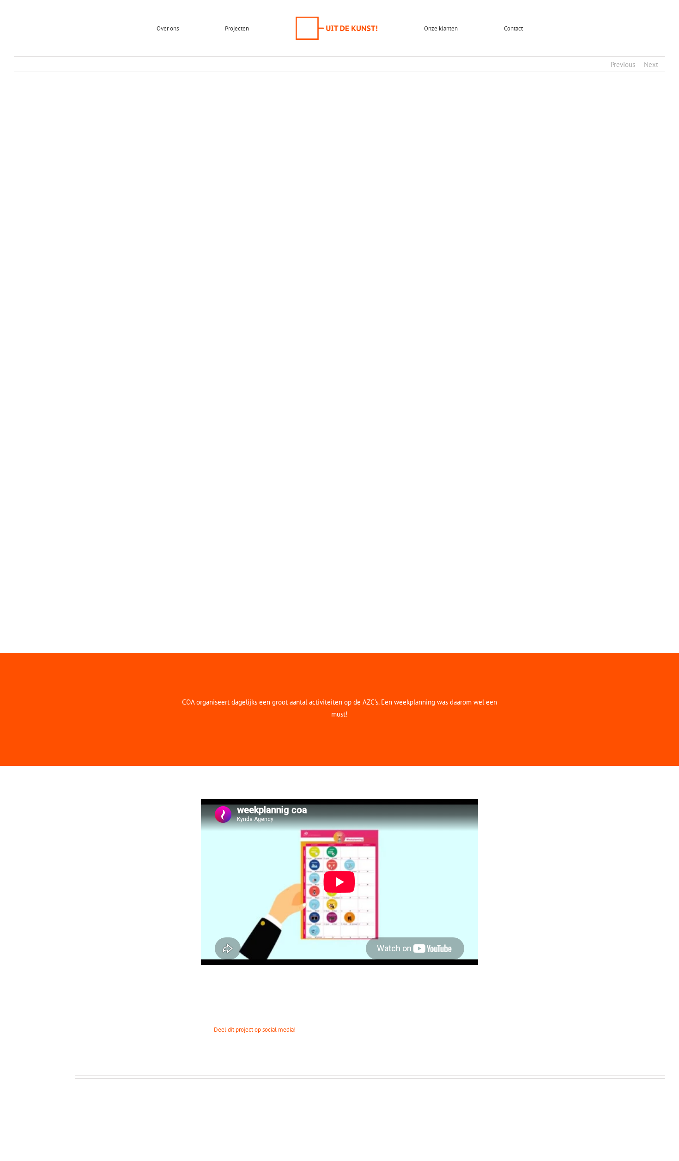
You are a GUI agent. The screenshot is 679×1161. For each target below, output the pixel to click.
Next (651, 64)
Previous (623, 64)
